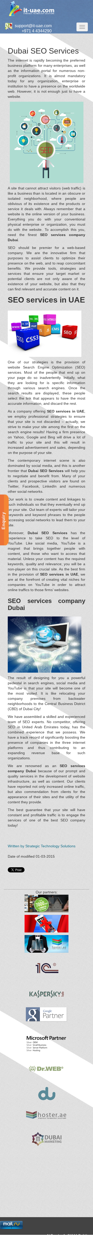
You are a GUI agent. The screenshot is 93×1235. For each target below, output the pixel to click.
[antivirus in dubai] (46, 1068)
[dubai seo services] (46, 1014)
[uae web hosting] (46, 1115)
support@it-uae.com (33, 26)
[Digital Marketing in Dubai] (46, 1139)
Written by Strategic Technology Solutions (41, 846)
